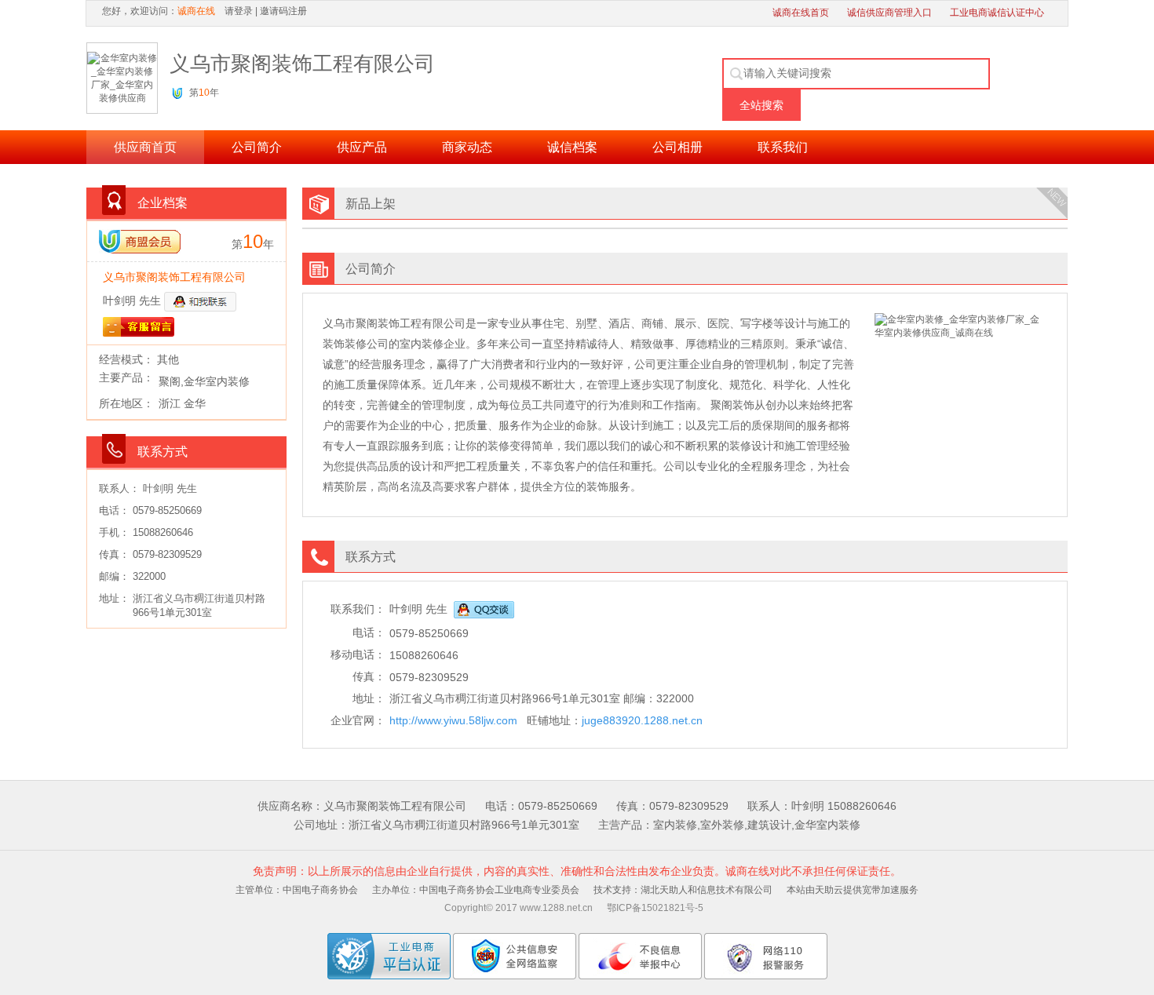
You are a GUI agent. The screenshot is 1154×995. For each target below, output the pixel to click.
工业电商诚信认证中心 (997, 12)
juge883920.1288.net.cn (642, 720)
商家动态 (467, 147)
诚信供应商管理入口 (889, 12)
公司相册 (677, 147)
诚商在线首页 (800, 12)
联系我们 (783, 147)
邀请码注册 (283, 10)
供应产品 (362, 147)
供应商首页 (145, 147)
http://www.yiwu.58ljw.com (453, 720)
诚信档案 (572, 147)
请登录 (239, 10)
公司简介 (257, 147)
